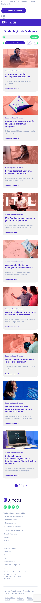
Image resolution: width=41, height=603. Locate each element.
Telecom (6, 540)
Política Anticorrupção (31, 599)
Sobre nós (7, 551)
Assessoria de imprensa (11, 565)
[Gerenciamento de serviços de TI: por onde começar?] (20, 343)
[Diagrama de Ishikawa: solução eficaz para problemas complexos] (20, 105)
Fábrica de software (10, 523)
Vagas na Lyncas (9, 561)
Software (6, 537)
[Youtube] (17, 507)
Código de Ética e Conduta (10, 599)
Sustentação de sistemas (12, 526)
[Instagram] (5, 507)
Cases (5, 555)
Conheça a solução (14, 11)
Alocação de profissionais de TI (14, 516)
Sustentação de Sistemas (14, 71)
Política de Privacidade (20, 599)
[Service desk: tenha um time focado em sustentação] (20, 154)
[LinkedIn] (9, 507)
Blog (5, 558)
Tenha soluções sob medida (14, 513)
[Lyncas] (9, 22)
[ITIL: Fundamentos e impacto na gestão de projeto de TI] (20, 201)
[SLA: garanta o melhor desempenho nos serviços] (20, 58)
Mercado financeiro (10, 534)
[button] (3, 43)
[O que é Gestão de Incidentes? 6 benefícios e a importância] (20, 296)
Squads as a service (10, 520)
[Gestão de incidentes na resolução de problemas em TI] (20, 248)
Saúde (5, 544)
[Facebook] (13, 507)
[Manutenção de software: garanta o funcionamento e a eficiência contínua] (20, 390)
